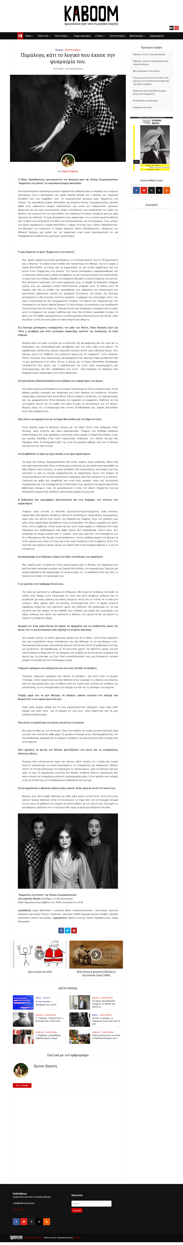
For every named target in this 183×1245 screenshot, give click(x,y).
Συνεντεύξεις (117, 35)
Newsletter (77, 1195)
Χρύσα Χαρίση (76, 68)
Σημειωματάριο (82, 35)
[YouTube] (144, 190)
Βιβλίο (38, 997)
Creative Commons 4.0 (33, 1237)
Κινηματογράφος (43, 1001)
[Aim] (166, 190)
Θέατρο (59, 49)
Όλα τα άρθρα (22, 1085)
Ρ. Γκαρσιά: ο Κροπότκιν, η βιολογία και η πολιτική (49, 1019)
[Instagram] (159, 190)
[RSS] (46, 1221)
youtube (11, 28)
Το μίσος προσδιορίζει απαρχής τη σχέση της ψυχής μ (103, 1003)
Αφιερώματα (157, 35)
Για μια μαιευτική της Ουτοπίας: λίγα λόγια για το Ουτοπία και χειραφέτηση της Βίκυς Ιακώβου (151, 80)
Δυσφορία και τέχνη (46, 1004)
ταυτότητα (18, 1209)
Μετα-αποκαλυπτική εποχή (146, 71)
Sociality (77, 1237)
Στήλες (99, 35)
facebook (6, 28)
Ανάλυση (39, 1032)
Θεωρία (95, 997)
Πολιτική (43, 35)
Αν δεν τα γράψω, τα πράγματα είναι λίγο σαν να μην (106, 1021)
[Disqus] (68, 1136)
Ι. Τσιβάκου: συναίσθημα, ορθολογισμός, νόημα (48, 1036)
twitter (16, 28)
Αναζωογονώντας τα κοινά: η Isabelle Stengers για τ (106, 1036)
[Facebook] (136, 190)
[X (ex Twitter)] (151, 190)
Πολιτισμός (61, 35)
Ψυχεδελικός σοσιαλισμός (145, 100)
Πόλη (28, 35)
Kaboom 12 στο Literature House (149, 54)
